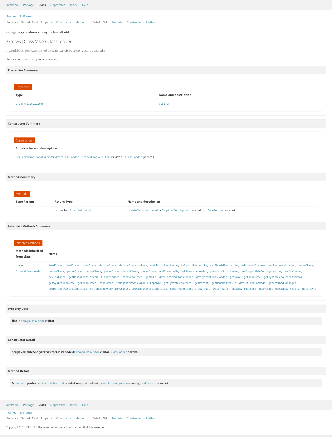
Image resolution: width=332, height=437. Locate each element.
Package (28, 5)
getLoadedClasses (253, 265)
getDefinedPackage (252, 283)
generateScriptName (224, 271)
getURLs (150, 277)
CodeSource (215, 210)
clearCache (170, 265)
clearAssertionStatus (185, 288)
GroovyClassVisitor (29, 103)
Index (73, 5)
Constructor (63, 22)
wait (207, 288)
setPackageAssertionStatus (109, 288)
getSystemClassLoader (211, 277)
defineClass (107, 265)
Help (85, 5)
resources (106, 283)
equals (236, 288)
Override (20, 383)
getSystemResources (178, 283)
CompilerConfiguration (177, 210)
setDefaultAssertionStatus (68, 288)
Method (80, 22)
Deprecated (58, 5)
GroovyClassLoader (29, 271)
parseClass (305, 265)
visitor (164, 103)
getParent (201, 283)
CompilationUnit (81, 210)
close (143, 265)
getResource (252, 277)
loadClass (55, 265)
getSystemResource (62, 283)
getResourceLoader (194, 271)
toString (250, 288)
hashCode (265, 288)
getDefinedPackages (282, 283)
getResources (87, 283)
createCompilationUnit (144, 210)
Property (46, 22)
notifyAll (309, 288)
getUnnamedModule (224, 283)
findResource (110, 277)
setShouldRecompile (224, 265)
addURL (154, 265)
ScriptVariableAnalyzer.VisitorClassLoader (47, 157)
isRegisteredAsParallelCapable (138, 283)
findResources (132, 277)
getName (235, 277)
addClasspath (168, 271)
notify (294, 288)
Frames (11, 16)
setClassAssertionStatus (149, 288)
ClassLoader (133, 157)
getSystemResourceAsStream (283, 277)
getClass (281, 288)
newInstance (292, 271)
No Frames (26, 16)
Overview (12, 5)
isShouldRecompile (194, 265)
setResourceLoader (281, 265)
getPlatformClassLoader (176, 277)
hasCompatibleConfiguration (261, 271)
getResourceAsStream (83, 277)
